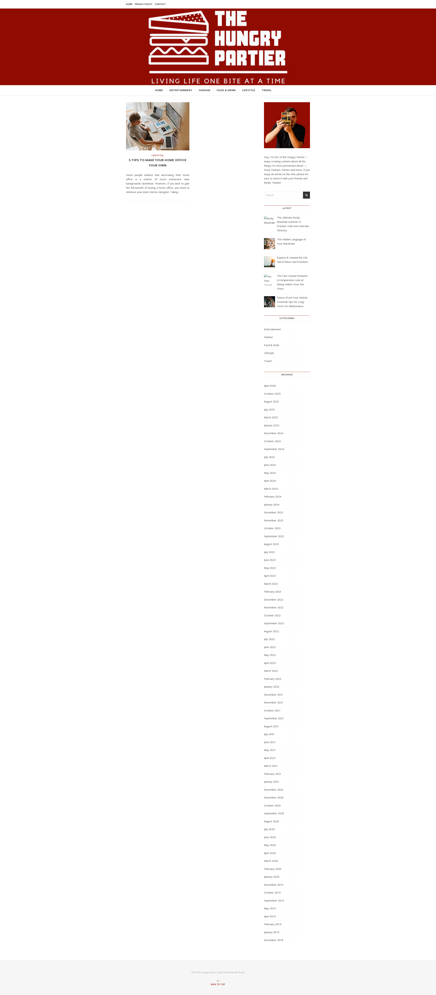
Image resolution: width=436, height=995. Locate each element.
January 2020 (271, 876)
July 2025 (269, 409)
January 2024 (271, 504)
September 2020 (274, 813)
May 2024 (270, 473)
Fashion (204, 90)
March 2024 (271, 488)
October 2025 (272, 393)
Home (129, 4)
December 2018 (273, 940)
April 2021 (270, 758)
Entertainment (180, 90)
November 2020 (273, 797)
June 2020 (270, 837)
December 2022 (273, 599)
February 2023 (272, 591)
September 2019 (274, 900)
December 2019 (273, 884)
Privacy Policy (143, 4)
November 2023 (273, 520)
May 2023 (270, 568)
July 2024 (269, 457)
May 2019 (270, 908)
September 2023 (274, 536)
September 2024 (274, 449)
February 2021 (272, 773)
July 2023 (269, 552)
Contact (160, 4)
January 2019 (271, 932)
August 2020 (271, 821)
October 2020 (272, 805)
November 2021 (273, 702)
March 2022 (271, 670)
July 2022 (269, 639)
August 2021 (271, 726)
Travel (267, 90)
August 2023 (271, 544)
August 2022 (271, 631)
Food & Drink (226, 90)
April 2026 (270, 385)
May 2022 (270, 655)
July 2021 (269, 734)
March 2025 (271, 417)
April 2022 (270, 663)
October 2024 (272, 441)
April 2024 (270, 480)
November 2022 (273, 607)
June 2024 (270, 465)
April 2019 (270, 916)
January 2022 (271, 686)
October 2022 (272, 615)
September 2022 (274, 623)
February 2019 (272, 924)
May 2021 (270, 750)
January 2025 (271, 425)
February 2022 (272, 678)
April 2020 (270, 853)
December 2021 (273, 694)
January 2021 (271, 781)
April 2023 (270, 575)
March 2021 (271, 765)
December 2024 (273, 433)
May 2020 (270, 845)
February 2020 (272, 868)
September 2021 (274, 718)
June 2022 (270, 647)
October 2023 (272, 528)
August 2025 (271, 401)
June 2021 (270, 742)
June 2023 (270, 560)
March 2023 (271, 583)
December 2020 (273, 789)
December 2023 (273, 512)
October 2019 (272, 892)
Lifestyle (248, 90)
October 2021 (272, 710)
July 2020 (269, 829)
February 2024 (272, 496)
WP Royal (239, 972)
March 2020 (271, 860)
